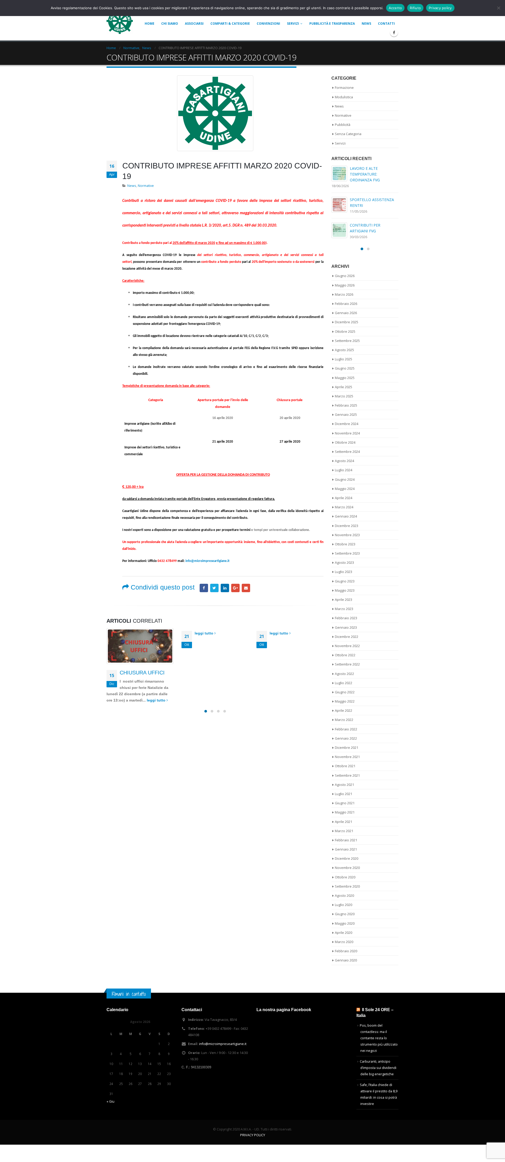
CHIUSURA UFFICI (142, 672)
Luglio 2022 (343, 682)
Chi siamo (169, 23)
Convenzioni (268, 23)
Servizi (293, 23)
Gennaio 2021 (346, 849)
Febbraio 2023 (346, 618)
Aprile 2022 (343, 710)
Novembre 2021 (347, 756)
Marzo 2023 (344, 608)
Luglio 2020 (343, 904)
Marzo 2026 (344, 294)
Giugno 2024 (345, 479)
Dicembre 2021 (346, 747)
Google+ (235, 588)
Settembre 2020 (347, 886)
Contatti (386, 23)
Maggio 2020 (345, 923)
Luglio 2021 (343, 793)
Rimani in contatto (129, 994)
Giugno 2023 (345, 581)
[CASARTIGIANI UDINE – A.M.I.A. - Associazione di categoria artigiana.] (120, 21)
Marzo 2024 (344, 507)
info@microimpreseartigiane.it (207, 561)
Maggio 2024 (345, 488)
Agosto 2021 (344, 784)
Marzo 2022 (344, 719)
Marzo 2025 (344, 396)
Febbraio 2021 (346, 840)
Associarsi (194, 23)
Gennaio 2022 (346, 738)
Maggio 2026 (345, 285)
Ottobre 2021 (345, 766)
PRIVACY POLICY (252, 1135)
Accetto (395, 8)
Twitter (214, 588)
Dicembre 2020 (346, 858)
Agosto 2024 (344, 460)
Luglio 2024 (343, 470)
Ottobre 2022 (345, 655)
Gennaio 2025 (346, 414)
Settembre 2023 (347, 553)
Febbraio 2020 (346, 951)
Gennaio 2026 (346, 312)
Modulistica (344, 97)
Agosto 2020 (344, 895)
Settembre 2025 (347, 340)
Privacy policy (440, 8)
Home (149, 23)
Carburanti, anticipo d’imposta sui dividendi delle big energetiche (378, 1067)
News (366, 23)
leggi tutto (156, 700)
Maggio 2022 (345, 701)
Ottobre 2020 (345, 877)
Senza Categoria (348, 133)
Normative (146, 185)
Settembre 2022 (347, 664)
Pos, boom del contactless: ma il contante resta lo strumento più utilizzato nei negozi (379, 1038)
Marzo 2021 (344, 830)
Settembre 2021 (347, 775)
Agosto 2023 (344, 562)
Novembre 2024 (347, 433)
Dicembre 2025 (346, 322)
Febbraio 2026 (346, 303)
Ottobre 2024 (345, 442)
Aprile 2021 (343, 821)
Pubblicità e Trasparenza (332, 23)
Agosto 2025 (344, 349)
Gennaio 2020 (346, 960)
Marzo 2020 (344, 941)
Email (246, 588)
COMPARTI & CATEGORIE (230, 23)
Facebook (204, 588)
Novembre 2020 (347, 867)
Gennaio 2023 (346, 627)
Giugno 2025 (345, 368)
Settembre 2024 (347, 451)
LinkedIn (225, 588)
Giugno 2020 (345, 914)
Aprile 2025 (343, 387)
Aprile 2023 (343, 599)
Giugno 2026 (345, 275)
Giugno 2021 (345, 803)
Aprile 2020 (343, 932)
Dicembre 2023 (346, 525)
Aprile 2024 (343, 497)
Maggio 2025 (345, 377)
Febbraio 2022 (346, 729)
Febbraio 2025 (346, 405)
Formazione (344, 87)
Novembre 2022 (347, 645)
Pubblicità (342, 124)
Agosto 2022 (344, 673)
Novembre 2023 (347, 535)
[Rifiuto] (498, 8)
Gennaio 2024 (346, 516)
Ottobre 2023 (345, 544)
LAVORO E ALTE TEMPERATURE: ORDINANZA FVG (365, 174)
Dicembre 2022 (346, 636)
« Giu (110, 1101)
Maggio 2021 (345, 812)
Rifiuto (415, 8)
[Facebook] (394, 33)
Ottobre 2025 (345, 331)
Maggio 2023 (345, 590)
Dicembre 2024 (346, 423)
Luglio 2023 (343, 571)
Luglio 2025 (343, 359)
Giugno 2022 (345, 692)
